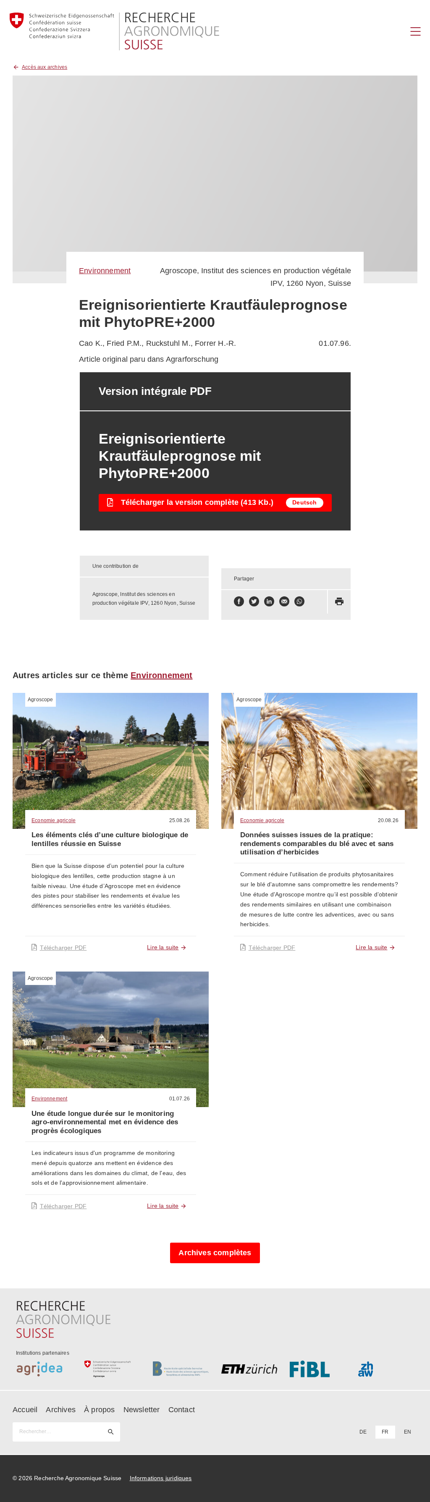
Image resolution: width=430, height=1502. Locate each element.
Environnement (105, 270)
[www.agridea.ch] (44, 1369)
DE (363, 1432)
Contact (181, 1409)
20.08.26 (388, 820)
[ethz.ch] (249, 1369)
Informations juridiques (161, 1478)
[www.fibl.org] (318, 1369)
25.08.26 (179, 820)
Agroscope (40, 700)
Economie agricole (53, 820)
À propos (99, 1409)
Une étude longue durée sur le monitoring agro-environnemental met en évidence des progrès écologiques (104, 1122)
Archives (60, 1409)
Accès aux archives (44, 67)
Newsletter (141, 1409)
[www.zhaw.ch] (386, 1369)
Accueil (25, 1409)
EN (407, 1432)
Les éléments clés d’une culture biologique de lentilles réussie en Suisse (109, 839)
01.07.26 (179, 1099)
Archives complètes (214, 1253)
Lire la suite (162, 947)
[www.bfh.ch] (181, 1369)
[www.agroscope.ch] (112, 1369)
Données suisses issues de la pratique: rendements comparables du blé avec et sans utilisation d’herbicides (317, 843)
